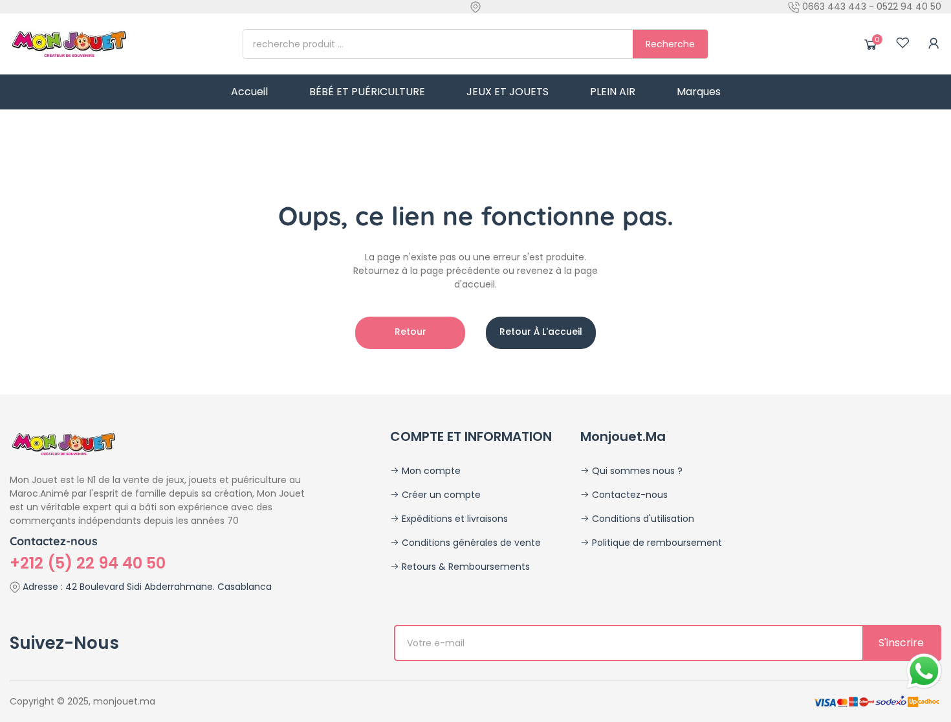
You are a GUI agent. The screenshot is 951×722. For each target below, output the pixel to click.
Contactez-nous (628, 494)
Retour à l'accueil (540, 331)
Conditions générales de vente (470, 542)
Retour (410, 331)
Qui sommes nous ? (636, 470)
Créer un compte (440, 494)
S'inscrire (901, 642)
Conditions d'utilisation (641, 518)
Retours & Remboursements (464, 566)
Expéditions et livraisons (453, 518)
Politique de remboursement (655, 542)
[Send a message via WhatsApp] (924, 671)
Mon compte (430, 470)
